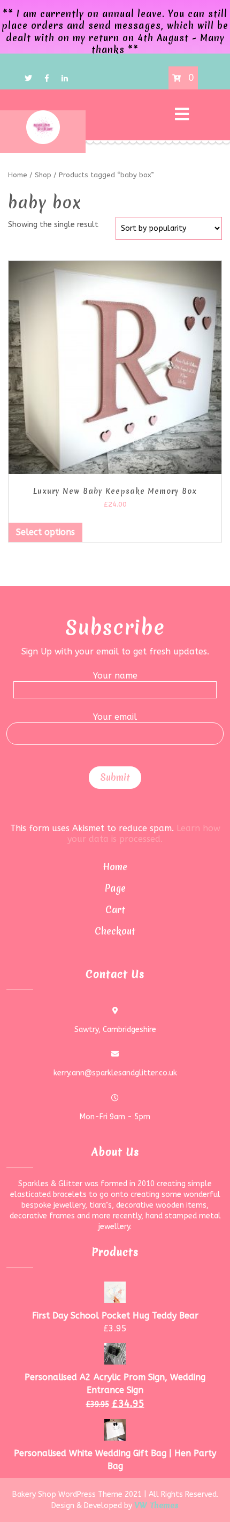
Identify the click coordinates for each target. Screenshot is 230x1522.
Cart (115, 909)
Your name (115, 675)
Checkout (115, 931)
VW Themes (155, 1505)
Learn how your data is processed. (143, 833)
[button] (142, 115)
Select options (45, 532)
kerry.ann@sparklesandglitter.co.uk (115, 1073)
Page (115, 888)
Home (115, 867)
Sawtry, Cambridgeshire (115, 1029)
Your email (115, 717)
